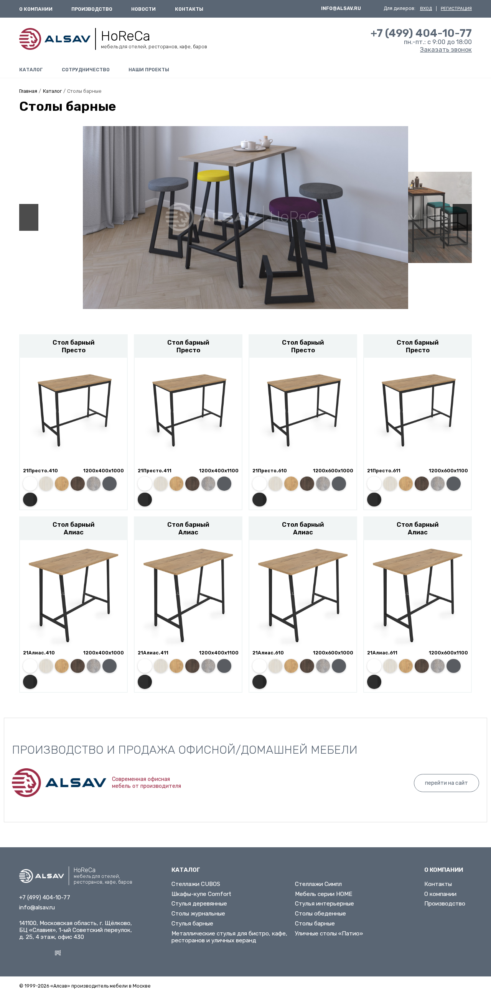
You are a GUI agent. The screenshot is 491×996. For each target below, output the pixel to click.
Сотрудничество (86, 69)
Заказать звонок (446, 49)
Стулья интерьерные (324, 903)
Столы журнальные (198, 913)
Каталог (31, 69)
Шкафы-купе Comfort (201, 894)
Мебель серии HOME (324, 894)
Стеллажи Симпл (318, 884)
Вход (426, 8)
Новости (143, 9)
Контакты (189, 9)
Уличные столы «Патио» (329, 933)
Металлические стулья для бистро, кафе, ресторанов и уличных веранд (229, 937)
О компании (36, 9)
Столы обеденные (320, 913)
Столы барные (315, 923)
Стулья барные (192, 923)
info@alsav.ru (341, 8)
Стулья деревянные (199, 903)
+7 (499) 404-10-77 (421, 33)
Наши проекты (149, 69)
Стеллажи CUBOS (195, 884)
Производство (91, 9)
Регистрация (456, 8)
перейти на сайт (446, 783)
